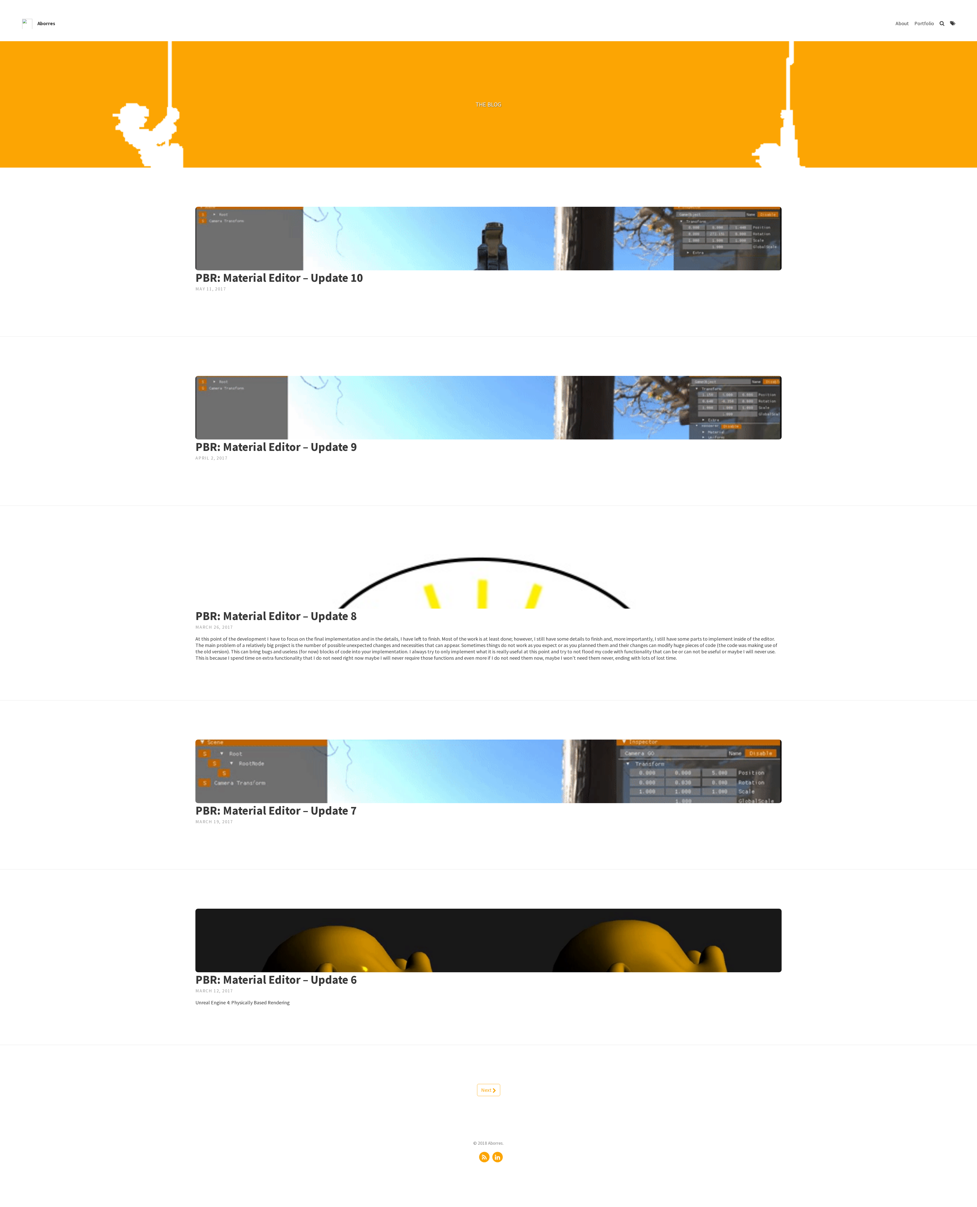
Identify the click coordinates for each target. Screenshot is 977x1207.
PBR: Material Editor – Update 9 (276, 446)
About (902, 23)
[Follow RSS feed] (484, 1157)
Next (487, 1090)
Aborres (46, 23)
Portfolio (924, 23)
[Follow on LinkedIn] (497, 1157)
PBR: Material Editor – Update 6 (276, 979)
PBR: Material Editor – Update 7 (276, 810)
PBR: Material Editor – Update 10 (279, 277)
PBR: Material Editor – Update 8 (276, 616)
